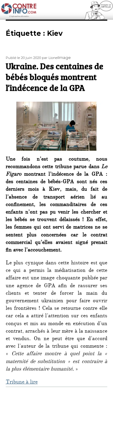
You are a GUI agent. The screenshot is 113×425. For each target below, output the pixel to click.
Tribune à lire (22, 382)
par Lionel (50, 58)
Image (64, 57)
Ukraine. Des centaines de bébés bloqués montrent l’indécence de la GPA (54, 76)
